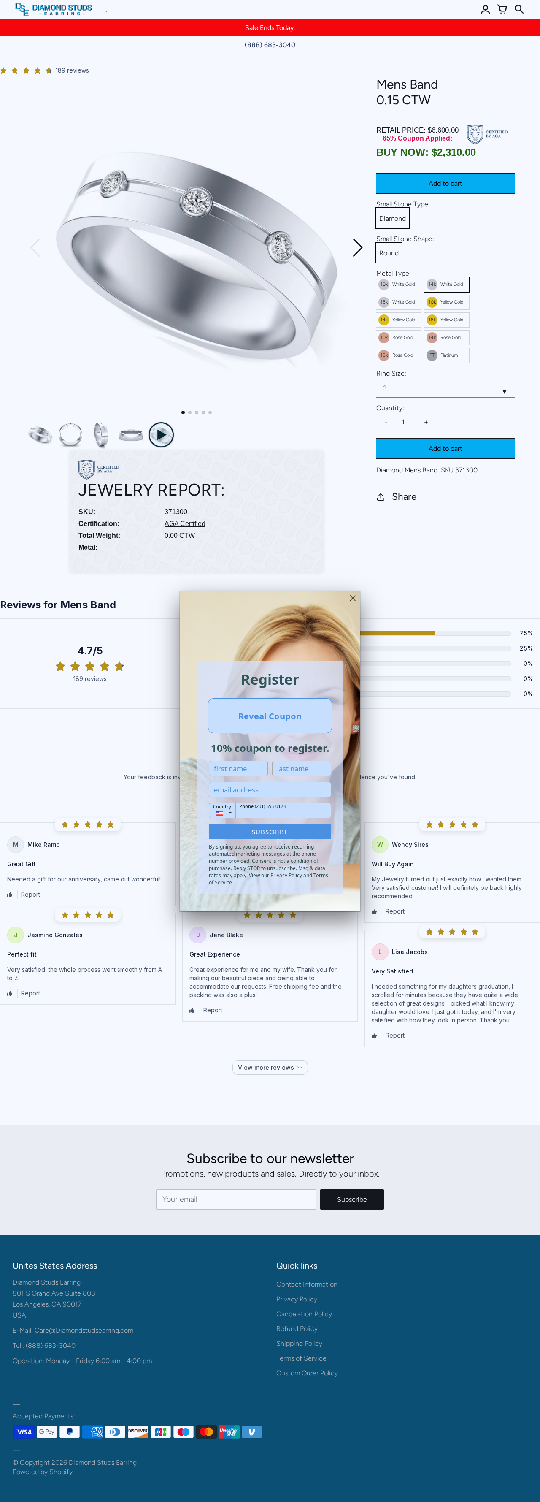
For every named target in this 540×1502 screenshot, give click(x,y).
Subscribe (270, 831)
